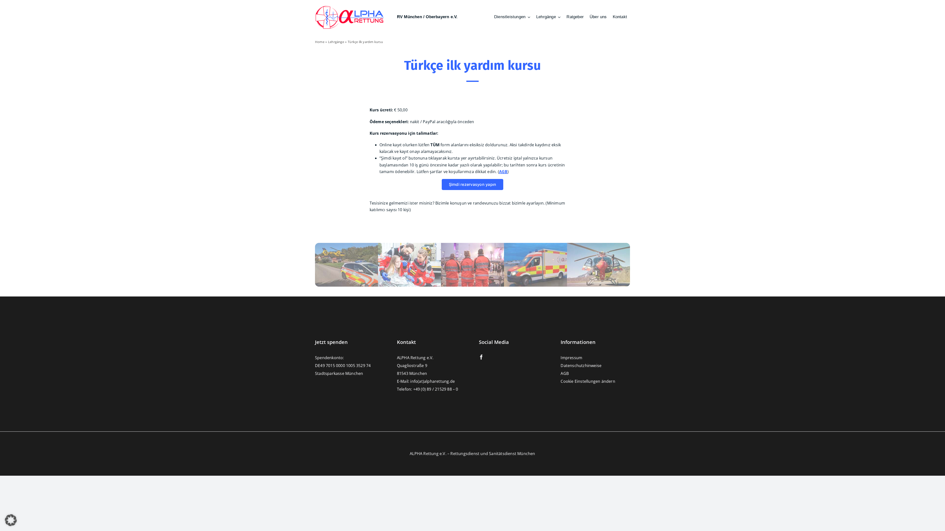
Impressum (571, 357)
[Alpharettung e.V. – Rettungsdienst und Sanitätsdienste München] (349, 7)
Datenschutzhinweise (581, 365)
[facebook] (481, 357)
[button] (11, 520)
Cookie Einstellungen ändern (588, 381)
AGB (565, 373)
